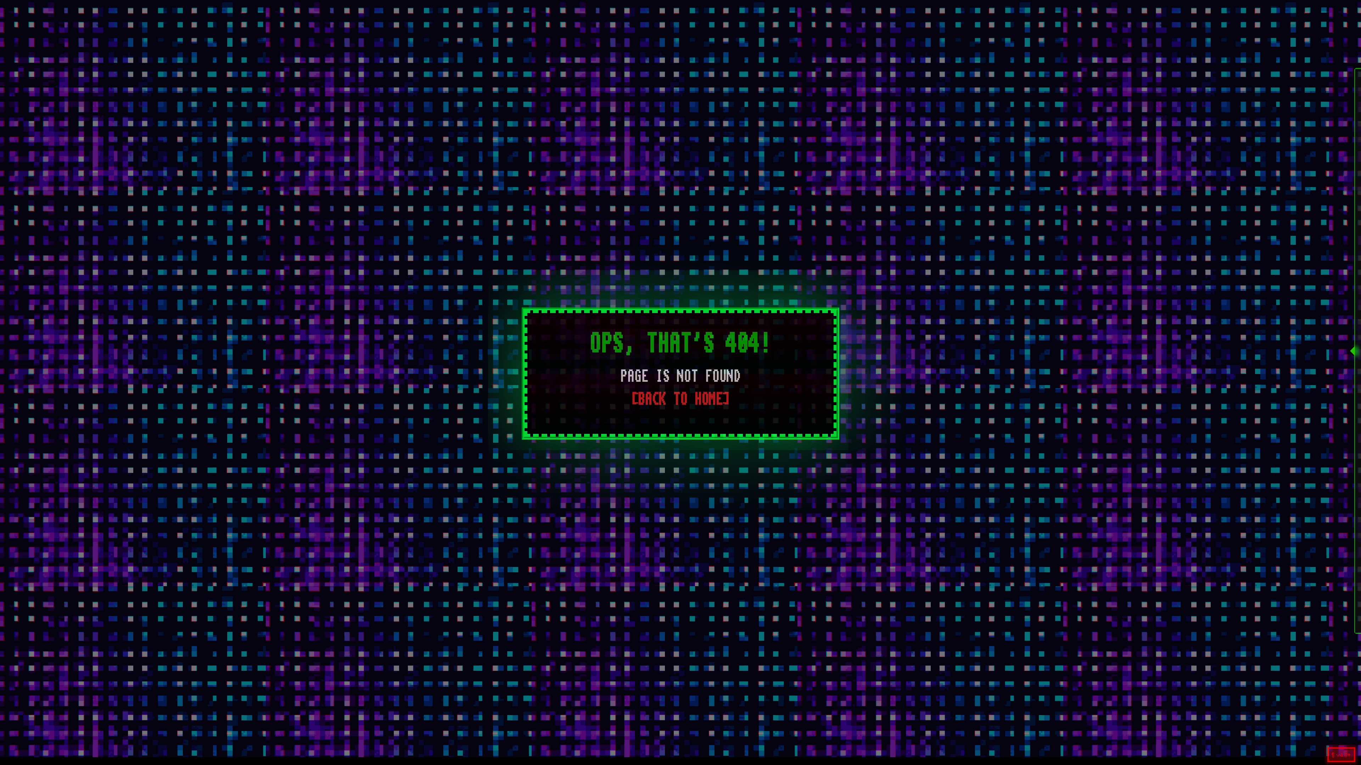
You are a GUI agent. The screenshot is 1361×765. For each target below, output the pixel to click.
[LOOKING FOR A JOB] (1315, 146)
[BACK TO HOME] (680, 399)
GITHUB (774, 8)
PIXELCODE (741, 8)
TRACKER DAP (703, 8)
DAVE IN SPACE (659, 8)
